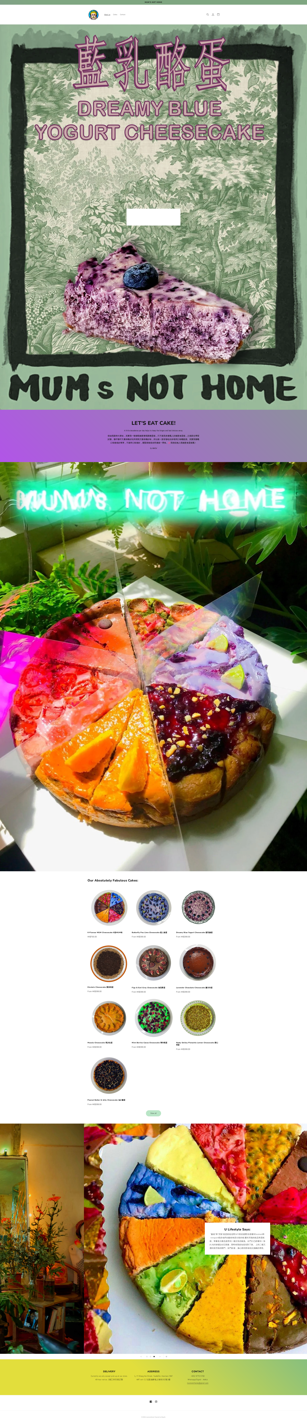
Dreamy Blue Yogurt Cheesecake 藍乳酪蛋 (194, 932)
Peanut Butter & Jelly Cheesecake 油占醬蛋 (106, 1100)
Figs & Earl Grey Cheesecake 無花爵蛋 (148, 988)
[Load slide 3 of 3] (154, 1356)
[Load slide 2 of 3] (150, 1356)
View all (154, 1113)
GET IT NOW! (153, 216)
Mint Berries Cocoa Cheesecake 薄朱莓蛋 (149, 1043)
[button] (207, 14)
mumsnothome (150, 1417)
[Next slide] (160, 1356)
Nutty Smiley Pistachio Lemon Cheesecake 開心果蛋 (197, 1044)
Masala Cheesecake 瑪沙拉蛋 (100, 1043)
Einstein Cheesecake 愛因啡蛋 (101, 987)
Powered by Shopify (160, 1417)
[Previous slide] (141, 1356)
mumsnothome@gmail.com (197, 1383)
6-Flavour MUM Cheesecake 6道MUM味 (105, 932)
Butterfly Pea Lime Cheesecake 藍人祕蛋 (149, 932)
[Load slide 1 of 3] (147, 1356)
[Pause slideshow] (166, 1356)
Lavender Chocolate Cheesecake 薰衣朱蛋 (194, 988)
